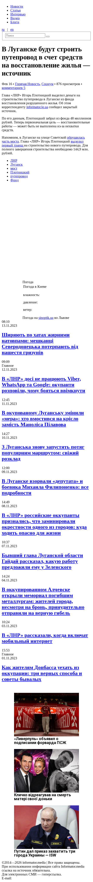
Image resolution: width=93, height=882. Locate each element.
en (12, 29)
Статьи (15, 10)
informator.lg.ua (37, 107)
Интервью (18, 14)
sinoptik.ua (45, 318)
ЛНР (13, 160)
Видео (15, 18)
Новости (16, 6)
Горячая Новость (27, 84)
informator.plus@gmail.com (32, 878)
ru (3, 29)
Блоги (14, 22)
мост (13, 168)
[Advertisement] (46, 232)
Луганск (16, 164)
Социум (47, 84)
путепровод (19, 176)
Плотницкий (19, 172)
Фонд (14, 180)
